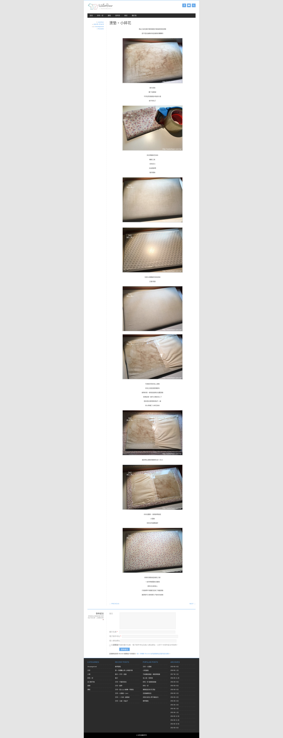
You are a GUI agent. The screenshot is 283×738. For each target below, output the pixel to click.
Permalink (101, 28)
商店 (125, 15)
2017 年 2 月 (174, 674)
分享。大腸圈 (147, 666)
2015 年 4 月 (174, 701)
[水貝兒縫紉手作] (100, 9)
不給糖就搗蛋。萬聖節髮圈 (151, 674)
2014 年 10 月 (174, 724)
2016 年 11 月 (174, 678)
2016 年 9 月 (174, 682)
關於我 (134, 15)
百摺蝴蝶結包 (147, 693)
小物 (88, 674)
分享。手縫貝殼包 (121, 682)
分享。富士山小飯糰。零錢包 (124, 689)
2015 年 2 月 (174, 708)
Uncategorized (99, 26)
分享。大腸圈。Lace (121, 693)
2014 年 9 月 (174, 728)
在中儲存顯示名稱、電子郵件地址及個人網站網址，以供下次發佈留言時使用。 (144, 645)
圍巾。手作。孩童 (121, 674)
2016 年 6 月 (174, 689)
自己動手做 (91, 682)
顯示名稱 (113, 632)
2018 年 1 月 (174, 670)
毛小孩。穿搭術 (148, 678)
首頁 (91, 15)
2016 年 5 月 (174, 693)
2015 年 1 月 (174, 712)
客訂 (116, 678)
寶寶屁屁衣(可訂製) (149, 689)
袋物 (88, 686)
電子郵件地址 (115, 636)
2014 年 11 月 (174, 720)
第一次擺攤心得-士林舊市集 (124, 670)
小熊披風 (146, 670)
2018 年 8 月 (174, 666)
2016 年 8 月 (174, 686)
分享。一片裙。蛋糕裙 (122, 697)
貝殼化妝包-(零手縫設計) (151, 697)
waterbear (101, 22)
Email (189, 5)
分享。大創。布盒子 (121, 701)
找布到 (117, 15)
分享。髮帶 (118, 686)
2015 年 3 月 (174, 705)
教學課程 (118, 666)
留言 (111, 614)
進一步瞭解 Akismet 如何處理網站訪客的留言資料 (153, 653)
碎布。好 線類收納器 (149, 682)
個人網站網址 (114, 641)
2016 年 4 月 (174, 697)
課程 (109, 15)
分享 (88, 670)
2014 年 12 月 (174, 716)
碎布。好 (100, 15)
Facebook (184, 5)
